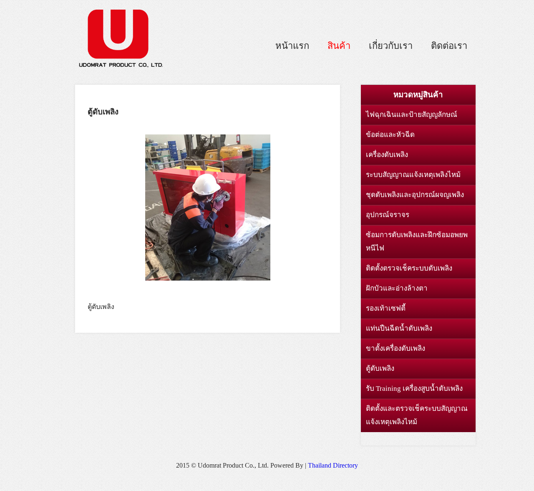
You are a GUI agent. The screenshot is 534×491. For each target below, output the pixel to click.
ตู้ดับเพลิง (380, 368)
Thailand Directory (333, 465)
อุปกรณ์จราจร (387, 215)
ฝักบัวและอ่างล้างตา (397, 288)
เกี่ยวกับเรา (391, 45)
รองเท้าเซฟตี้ (386, 308)
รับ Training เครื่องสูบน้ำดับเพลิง (414, 388)
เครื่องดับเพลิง (387, 155)
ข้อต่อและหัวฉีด (390, 135)
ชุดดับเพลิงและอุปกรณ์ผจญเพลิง (415, 195)
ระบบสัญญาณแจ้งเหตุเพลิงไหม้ (413, 175)
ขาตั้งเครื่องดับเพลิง (395, 348)
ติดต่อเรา (449, 45)
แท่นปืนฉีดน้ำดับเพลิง (399, 328)
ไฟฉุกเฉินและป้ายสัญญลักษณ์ (411, 115)
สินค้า (338, 45)
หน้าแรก (292, 45)
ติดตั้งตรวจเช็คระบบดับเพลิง (409, 268)
